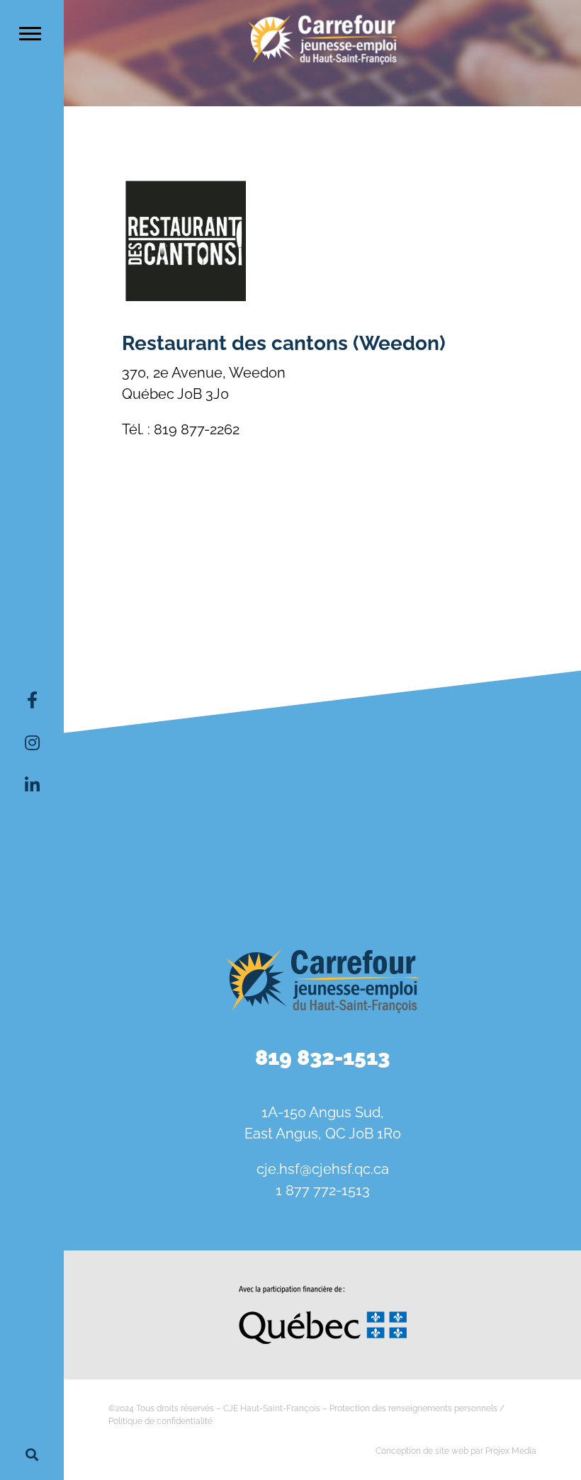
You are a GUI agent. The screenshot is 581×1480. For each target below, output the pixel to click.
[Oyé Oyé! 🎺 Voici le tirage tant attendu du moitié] (497, 750)
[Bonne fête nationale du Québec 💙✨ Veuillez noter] (148, 750)
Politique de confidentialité (160, 1421)
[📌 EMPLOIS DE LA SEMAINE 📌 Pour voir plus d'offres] (323, 750)
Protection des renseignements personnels (413, 1408)
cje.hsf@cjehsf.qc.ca (322, 1168)
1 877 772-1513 (323, 1190)
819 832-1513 (322, 1057)
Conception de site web (422, 1451)
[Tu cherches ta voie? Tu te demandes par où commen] (497, 850)
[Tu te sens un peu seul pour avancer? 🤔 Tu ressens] (323, 850)
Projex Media (510, 1451)
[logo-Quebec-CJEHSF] (323, 1291)
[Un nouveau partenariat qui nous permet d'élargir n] (148, 850)
